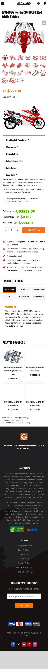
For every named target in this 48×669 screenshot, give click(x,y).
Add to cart (35, 230)
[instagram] (35, 644)
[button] (44, 23)
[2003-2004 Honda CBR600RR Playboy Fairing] (35, 391)
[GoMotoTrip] (24, 3)
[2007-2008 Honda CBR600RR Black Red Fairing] (13, 391)
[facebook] (13, 644)
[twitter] (19, 644)
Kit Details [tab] (24, 289)
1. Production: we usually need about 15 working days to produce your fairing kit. (24, 190)
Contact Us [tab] (24, 297)
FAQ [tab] (9, 297)
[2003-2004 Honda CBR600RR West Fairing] (35, 356)
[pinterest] (29, 644)
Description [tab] (9, 289)
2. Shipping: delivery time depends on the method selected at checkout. (21, 200)
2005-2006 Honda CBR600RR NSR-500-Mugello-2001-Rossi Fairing (13, 370)
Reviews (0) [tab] (38, 297)
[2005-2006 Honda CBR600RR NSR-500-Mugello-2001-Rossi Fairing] (13, 356)
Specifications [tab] (38, 289)
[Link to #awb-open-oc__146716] (6, 3)
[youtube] (24, 644)
